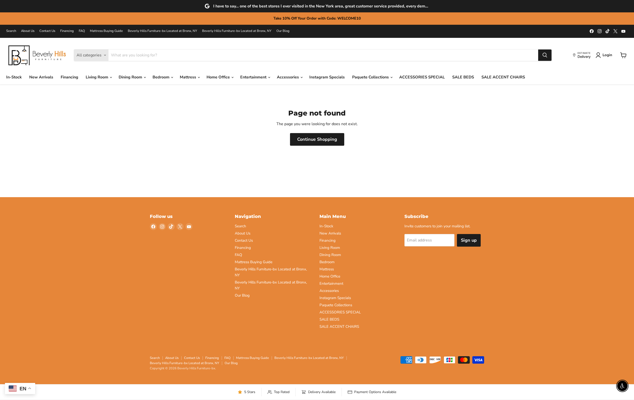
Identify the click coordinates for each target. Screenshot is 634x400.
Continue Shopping (317, 139)
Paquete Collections (371, 77)
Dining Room (131, 77)
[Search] (545, 55)
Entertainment (253, 77)
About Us (27, 31)
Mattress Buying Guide (106, 31)
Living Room (97, 77)
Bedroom (161, 77)
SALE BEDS (463, 77)
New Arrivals (41, 77)
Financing (67, 31)
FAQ (82, 31)
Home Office (219, 77)
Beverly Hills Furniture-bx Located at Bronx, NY (162, 31)
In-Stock (14, 77)
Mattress (188, 77)
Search (11, 31)
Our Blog (283, 31)
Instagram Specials (327, 77)
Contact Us (47, 31)
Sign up (469, 240)
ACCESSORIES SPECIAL (422, 77)
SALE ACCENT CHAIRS (503, 77)
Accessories (288, 77)
